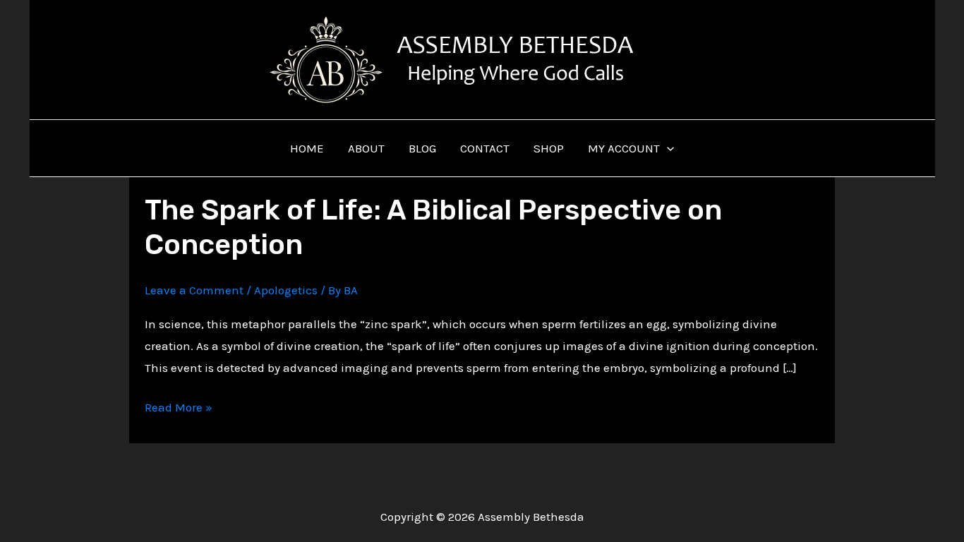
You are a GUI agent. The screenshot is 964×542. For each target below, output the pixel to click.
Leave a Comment (194, 290)
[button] (667, 148)
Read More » (178, 408)
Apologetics (286, 290)
